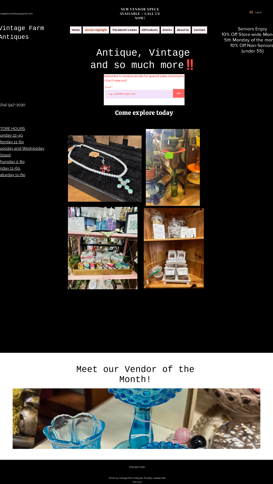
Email (108, 87)
